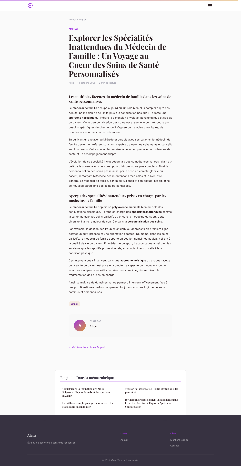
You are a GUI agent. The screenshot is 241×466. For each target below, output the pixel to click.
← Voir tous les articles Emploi (87, 347)
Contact (174, 445)
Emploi (82, 19)
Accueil (72, 19)
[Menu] (210, 5)
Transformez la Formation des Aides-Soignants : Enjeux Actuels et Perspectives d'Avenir (86, 392)
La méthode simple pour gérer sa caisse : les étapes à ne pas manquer (87, 404)
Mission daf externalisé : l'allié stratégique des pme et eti (151, 390)
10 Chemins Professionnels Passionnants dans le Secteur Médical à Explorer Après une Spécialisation (151, 403)
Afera (31, 435)
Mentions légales (179, 439)
